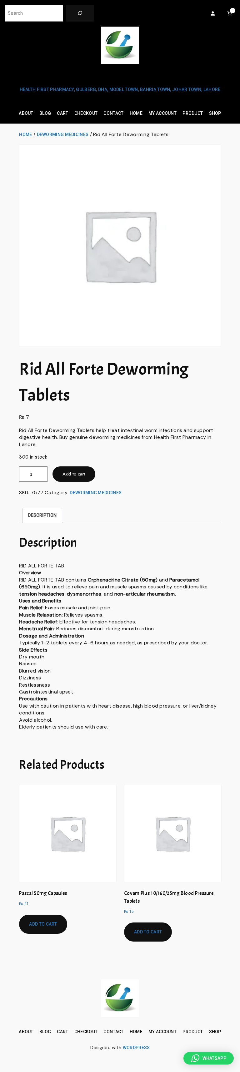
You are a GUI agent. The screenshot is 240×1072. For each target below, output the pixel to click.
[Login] (212, 13)
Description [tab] (42, 515)
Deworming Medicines (63, 134)
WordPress (136, 1047)
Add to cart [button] (43, 924)
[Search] (80, 13)
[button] (208, 1058)
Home (25, 134)
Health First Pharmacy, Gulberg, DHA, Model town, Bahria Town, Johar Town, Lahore (120, 89)
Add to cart (73, 474)
